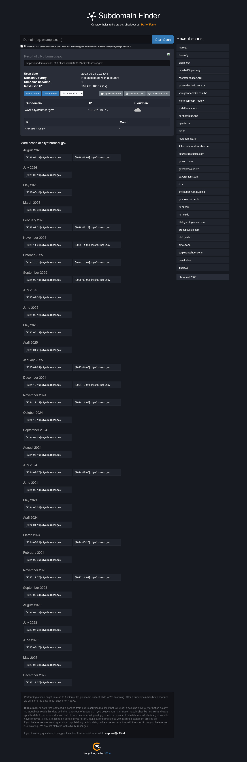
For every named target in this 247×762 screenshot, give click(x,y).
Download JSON (159, 93)
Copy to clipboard (112, 93)
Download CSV (136, 93)
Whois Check (32, 93)
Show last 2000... (188, 277)
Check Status (50, 93)
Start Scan (163, 39)
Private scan (77, 46)
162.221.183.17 (98, 110)
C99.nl (107, 753)
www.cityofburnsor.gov (39, 110)
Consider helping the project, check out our (123, 24)
